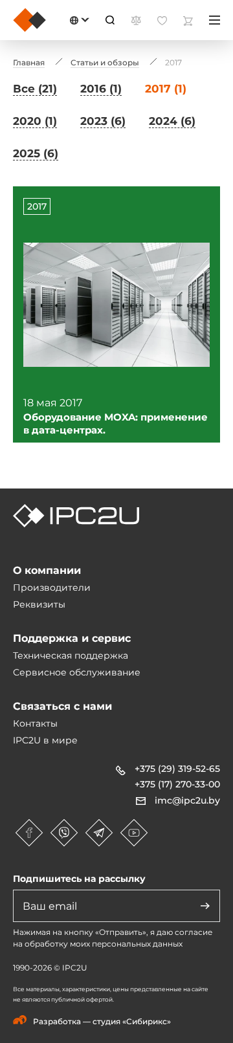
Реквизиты (39, 604)
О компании (47, 570)
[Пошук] (110, 20)
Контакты (35, 723)
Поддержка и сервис (72, 638)
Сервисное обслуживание (76, 672)
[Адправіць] (205, 906)
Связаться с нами (62, 706)
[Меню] (214, 20)
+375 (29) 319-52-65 (177, 768)
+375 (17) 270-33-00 (177, 784)
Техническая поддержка (70, 655)
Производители (52, 587)
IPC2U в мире (45, 740)
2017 (37, 206)
